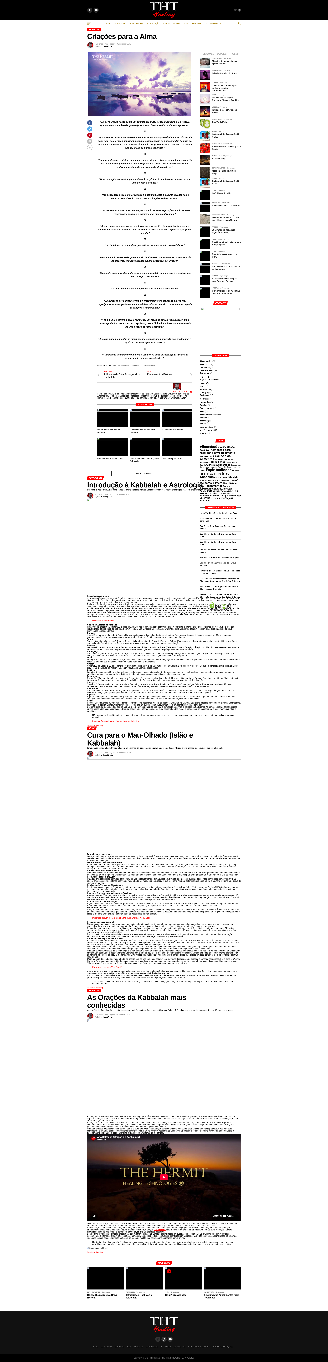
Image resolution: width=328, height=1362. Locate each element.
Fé (212, 474)
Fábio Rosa (205, 474)
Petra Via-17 (205, 513)
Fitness (166, 23)
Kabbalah (135, 365)
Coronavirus (236, 465)
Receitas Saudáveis (221, 491)
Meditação (204, 399)
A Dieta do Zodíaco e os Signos (225, 558)
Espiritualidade (136, 23)
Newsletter (205, 402)
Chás (228, 463)
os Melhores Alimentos (219, 481)
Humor (203, 383)
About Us (138, 1347)
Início (95, 1347)
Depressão (222, 467)
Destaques (205, 368)
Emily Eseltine (206, 518)
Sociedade (204, 395)
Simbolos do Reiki (227, 493)
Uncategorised (206, 427)
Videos (176, 23)
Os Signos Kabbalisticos (103, 620)
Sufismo (203, 418)
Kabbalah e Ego (220, 477)
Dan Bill (203, 526)
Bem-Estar (120, 23)
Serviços (119, 1347)
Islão (202, 386)
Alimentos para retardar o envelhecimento (217, 451)
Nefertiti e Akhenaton (218, 480)
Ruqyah (203, 423)
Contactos (179, 1347)
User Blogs (235, 495)
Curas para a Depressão (208, 467)
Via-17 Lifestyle (207, 430)
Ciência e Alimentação (219, 464)
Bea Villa (203, 534)
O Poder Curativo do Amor (226, 513)
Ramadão (216, 488)
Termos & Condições (222, 1347)
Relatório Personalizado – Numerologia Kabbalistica (115, 721)
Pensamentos (148, 365)
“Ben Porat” (160, 1230)
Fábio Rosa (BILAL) (105, 46)
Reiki (202, 411)
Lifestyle (204, 393)
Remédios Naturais (208, 414)
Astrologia (204, 373)
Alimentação (153, 23)
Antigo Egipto (206, 456)
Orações (203, 405)
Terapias (204, 421)
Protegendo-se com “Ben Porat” (107, 967)
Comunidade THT (199, 23)
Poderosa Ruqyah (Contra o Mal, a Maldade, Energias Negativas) (121, 918)
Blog (185, 23)
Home (109, 23)
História (217, 474)
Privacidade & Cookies (199, 1347)
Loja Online (216, 23)
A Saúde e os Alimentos (215, 457)
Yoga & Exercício (207, 379)
